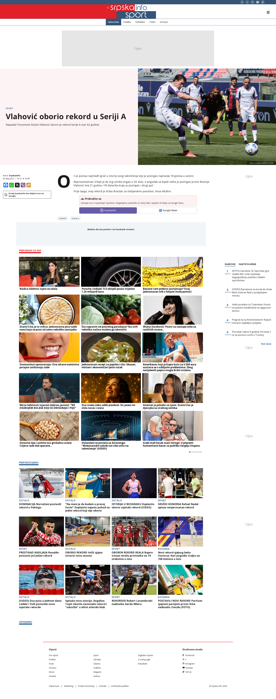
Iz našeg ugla (144, 659)
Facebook (189, 655)
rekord (63, 218)
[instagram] (252, 2)
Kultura (96, 676)
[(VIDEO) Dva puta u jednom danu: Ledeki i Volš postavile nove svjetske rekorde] (41, 580)
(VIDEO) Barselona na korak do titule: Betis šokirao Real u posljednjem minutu (252, 292)
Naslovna (113, 22)
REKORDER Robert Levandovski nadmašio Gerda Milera (132, 602)
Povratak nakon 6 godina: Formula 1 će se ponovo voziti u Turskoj (251, 333)
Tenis (152, 22)
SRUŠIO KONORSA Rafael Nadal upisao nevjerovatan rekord (178, 505)
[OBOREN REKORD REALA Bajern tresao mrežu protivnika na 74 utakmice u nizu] (134, 532)
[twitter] (247, 2)
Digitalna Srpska (145, 655)
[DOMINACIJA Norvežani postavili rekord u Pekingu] (41, 483)
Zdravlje (97, 659)
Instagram (190, 663)
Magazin (97, 672)
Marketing (68, 686)
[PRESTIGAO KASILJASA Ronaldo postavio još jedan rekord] (41, 532)
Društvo (52, 667)
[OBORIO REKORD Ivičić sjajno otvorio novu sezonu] (87, 532)
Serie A (76, 218)
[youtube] (257, 2)
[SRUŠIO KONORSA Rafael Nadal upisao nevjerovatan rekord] (180, 483)
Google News (170, 210)
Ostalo (164, 22)
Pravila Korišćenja (86, 686)
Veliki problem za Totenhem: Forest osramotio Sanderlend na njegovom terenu (251, 307)
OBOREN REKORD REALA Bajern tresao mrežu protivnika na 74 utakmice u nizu (132, 556)
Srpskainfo (14, 175)
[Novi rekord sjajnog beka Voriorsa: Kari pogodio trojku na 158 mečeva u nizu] (180, 532)
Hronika (52, 676)
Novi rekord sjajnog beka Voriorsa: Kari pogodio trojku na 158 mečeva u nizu (179, 556)
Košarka (140, 22)
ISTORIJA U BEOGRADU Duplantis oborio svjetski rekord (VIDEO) (133, 505)
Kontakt (102, 686)
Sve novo (266, 343)
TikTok (188, 672)
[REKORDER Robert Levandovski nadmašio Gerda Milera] (134, 580)
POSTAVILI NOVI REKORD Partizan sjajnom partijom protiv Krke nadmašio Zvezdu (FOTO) (180, 604)
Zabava (96, 663)
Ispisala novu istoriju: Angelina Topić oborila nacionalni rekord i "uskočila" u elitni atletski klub (86, 604)
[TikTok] (262, 2)
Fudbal (127, 22)
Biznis (51, 672)
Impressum (54, 686)
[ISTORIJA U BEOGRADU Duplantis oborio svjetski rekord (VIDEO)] (134, 483)
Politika (52, 659)
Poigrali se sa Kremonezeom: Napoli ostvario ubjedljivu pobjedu (251, 321)
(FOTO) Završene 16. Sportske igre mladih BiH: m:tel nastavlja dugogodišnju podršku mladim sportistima (250, 275)
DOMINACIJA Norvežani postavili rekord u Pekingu (40, 505)
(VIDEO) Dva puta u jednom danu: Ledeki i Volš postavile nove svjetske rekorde (40, 604)
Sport (9, 108)
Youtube (189, 667)
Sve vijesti (53, 655)
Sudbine (97, 667)
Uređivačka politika (120, 686)
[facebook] (242, 2)
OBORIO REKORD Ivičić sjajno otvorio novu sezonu (84, 554)
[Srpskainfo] (117, 11)
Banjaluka (142, 663)
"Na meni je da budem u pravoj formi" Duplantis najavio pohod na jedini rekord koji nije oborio (87, 507)
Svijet (51, 663)
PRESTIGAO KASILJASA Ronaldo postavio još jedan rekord (39, 554)
